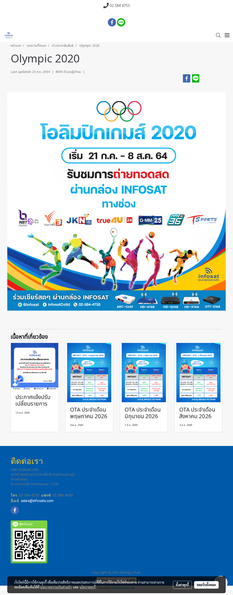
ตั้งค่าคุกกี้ (182, 585)
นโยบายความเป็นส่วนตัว (56, 587)
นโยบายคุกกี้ (88, 587)
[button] (216, 35)
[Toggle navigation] (227, 36)
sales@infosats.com (37, 501)
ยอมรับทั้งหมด (206, 585)
